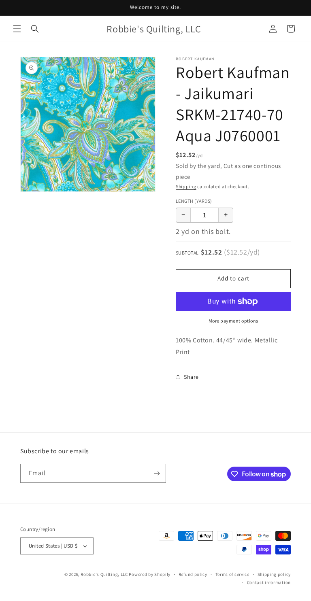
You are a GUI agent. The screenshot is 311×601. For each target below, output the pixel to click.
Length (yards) (194, 201)
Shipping (186, 186)
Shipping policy (274, 574)
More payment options (233, 321)
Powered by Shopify (149, 574)
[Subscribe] (157, 473)
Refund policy (193, 574)
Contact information (269, 582)
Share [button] (191, 376)
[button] (17, 29)
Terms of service (232, 574)
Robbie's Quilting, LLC (104, 574)
